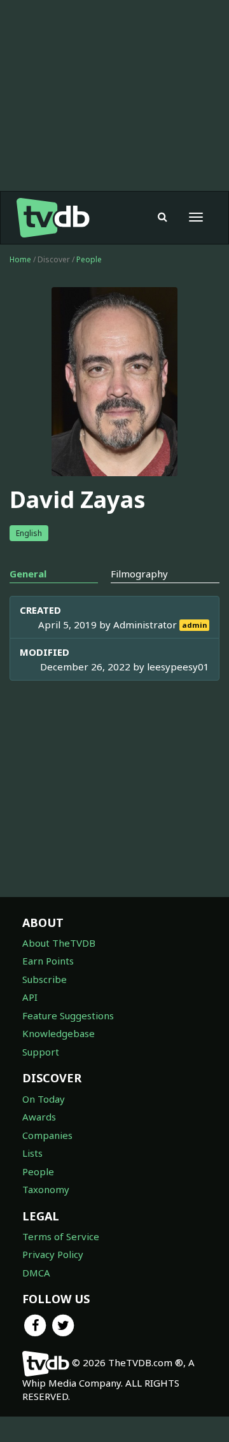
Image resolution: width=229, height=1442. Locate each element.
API (30, 997)
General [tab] (28, 573)
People (89, 259)
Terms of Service (60, 1236)
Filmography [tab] (139, 573)
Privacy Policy (52, 1254)
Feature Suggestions (68, 1015)
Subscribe (44, 979)
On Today (43, 1098)
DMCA (36, 1272)
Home (20, 259)
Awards (39, 1116)
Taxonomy (45, 1189)
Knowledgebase (58, 1033)
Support (40, 1051)
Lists (32, 1153)
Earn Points (48, 960)
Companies (47, 1135)
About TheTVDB (58, 943)
